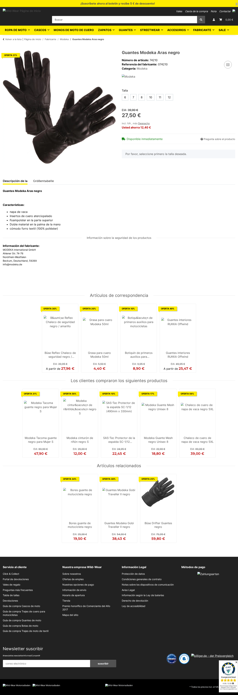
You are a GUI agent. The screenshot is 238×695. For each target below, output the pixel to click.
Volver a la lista (13, 39)
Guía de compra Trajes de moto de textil (25, 631)
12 (169, 97)
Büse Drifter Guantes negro (158, 525)
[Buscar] (201, 19)
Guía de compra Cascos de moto (21, 606)
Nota (213, 11)
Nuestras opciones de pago (78, 584)
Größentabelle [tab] (43, 181)
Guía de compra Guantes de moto (22, 620)
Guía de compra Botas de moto (20, 625)
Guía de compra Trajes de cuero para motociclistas (24, 613)
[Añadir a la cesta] (5, 48)
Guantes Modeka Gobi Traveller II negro (119, 525)
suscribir (103, 663)
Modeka (142, 68)
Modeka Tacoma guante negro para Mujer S (41, 439)
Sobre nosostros (71, 573)
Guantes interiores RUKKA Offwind (178, 354)
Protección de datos (133, 573)
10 (150, 97)
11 (160, 97)
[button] (233, 10)
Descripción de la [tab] (15, 181)
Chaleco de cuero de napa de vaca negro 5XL (197, 439)
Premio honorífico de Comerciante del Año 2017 (86, 608)
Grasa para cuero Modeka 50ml (99, 354)
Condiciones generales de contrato (142, 579)
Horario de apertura (73, 595)
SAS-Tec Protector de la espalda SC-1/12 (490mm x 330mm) (119, 440)
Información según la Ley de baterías (143, 595)
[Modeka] (128, 76)
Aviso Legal (128, 590)
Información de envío (74, 590)
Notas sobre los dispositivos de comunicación (148, 584)
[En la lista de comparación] (228, 65)
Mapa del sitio (70, 615)
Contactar (225, 11)
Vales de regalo (11, 584)
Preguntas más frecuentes (18, 590)
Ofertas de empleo (73, 579)
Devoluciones (10, 600)
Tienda (66, 600)
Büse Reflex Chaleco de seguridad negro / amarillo (60, 355)
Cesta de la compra (196, 11)
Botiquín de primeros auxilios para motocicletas (138, 355)
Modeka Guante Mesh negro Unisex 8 (158, 439)
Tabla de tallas (11, 595)
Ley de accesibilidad (133, 606)
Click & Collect (11, 573)
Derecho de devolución (135, 600)
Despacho (144, 123)
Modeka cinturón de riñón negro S (80, 439)
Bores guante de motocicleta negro (80, 525)
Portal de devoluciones (16, 579)
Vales (179, 11)
